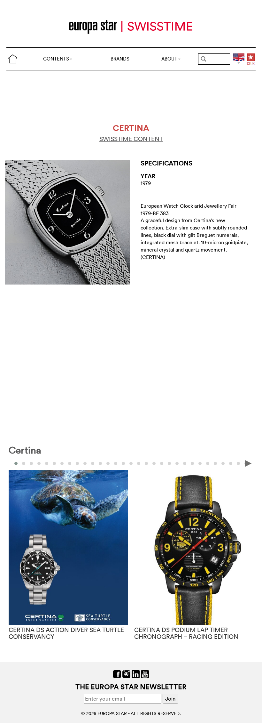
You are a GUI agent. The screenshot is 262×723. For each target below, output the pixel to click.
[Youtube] (145, 673)
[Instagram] (126, 673)
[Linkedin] (136, 673)
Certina (25, 450)
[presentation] (13, 463)
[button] (23, 463)
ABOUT (169, 59)
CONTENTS (56, 59)
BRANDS (120, 59)
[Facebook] (117, 673)
